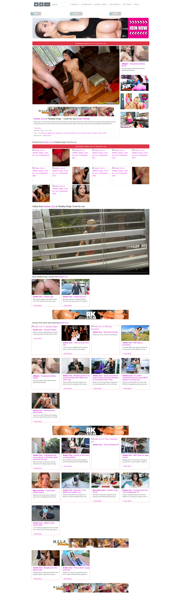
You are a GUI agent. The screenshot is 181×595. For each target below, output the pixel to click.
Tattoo (100, 133)
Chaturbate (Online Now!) (133, 65)
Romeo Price (47, 135)
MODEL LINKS (100, 4)
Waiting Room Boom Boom (44, 411)
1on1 (39, 133)
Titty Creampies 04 (111, 445)
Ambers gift (48, 297)
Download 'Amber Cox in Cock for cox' (91, 43)
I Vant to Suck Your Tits (76, 344)
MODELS (74, 4)
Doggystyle (59, 133)
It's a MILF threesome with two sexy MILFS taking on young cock (135, 378)
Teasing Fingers (50, 330)
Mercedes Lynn (99, 490)
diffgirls (125, 64)
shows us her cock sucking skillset (76, 456)
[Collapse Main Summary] (37, 128)
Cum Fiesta (83, 118)
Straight (94, 133)
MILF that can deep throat (136, 456)
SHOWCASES (86, 4)
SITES (136, 4)
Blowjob (44, 133)
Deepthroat (51, 133)
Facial (65, 133)
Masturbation (72, 133)
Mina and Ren (38, 490)
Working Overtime (111, 332)
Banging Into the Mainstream (45, 569)
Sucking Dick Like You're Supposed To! (135, 491)
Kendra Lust (127, 376)
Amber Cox (39, 118)
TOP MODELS (114, 4)
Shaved (88, 133)
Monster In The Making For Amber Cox (74, 491)
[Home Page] (36, 4)
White (105, 133)
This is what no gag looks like (76, 569)
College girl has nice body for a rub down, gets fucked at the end (45, 457)
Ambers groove (80, 297)
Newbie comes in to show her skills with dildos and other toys (76, 378)
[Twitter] (41, 4)
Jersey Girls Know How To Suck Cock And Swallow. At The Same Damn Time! (106, 378)
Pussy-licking (81, 133)
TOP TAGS (127, 4)
